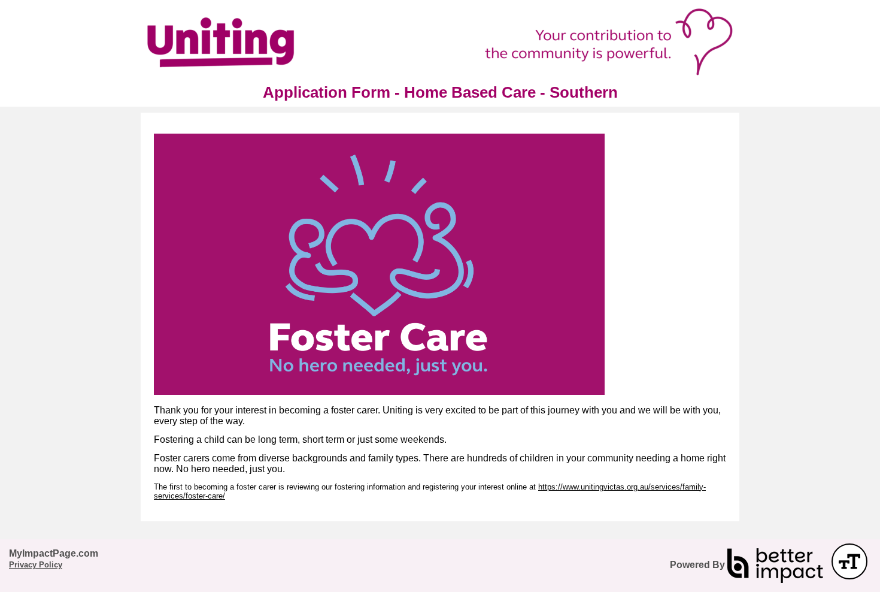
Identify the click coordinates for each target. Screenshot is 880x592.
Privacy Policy (35, 564)
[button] (849, 561)
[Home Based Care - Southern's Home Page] (440, 42)
